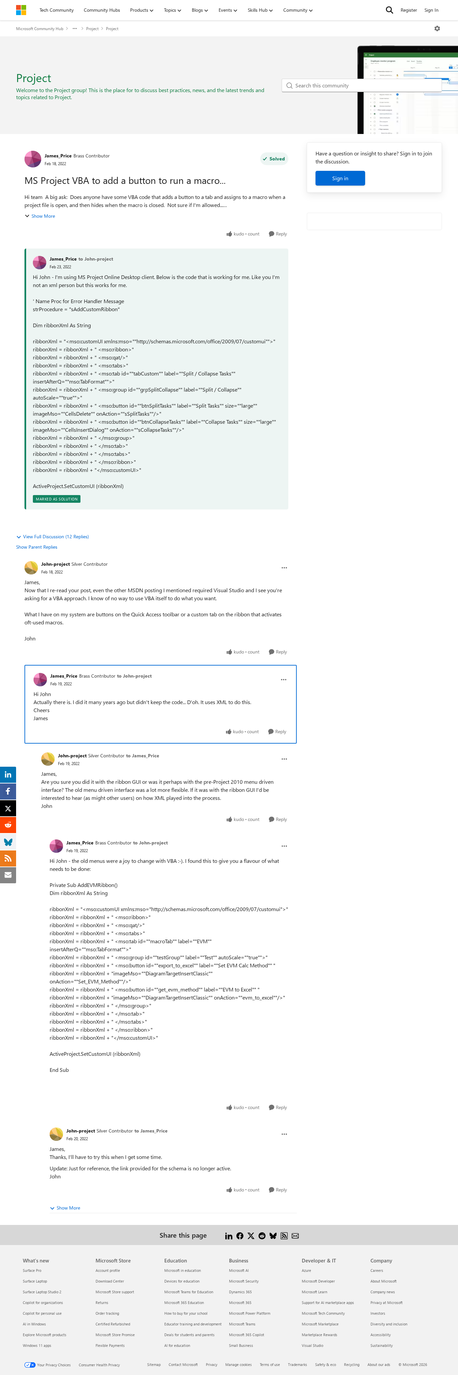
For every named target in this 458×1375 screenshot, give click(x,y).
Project (92, 28)
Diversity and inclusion (388, 1323)
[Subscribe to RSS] (284, 1234)
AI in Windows (34, 1323)
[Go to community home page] (21, 10)
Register (409, 10)
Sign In (431, 10)
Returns (102, 1302)
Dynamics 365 (240, 1291)
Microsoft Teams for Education (188, 1291)
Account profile (108, 1270)
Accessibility (380, 1334)
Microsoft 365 (240, 1302)
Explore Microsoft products (44, 1334)
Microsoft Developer (318, 1281)
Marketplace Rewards (319, 1334)
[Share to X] (250, 1234)
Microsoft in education (182, 1270)
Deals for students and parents (189, 1334)
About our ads (378, 1364)
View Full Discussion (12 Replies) (56, 536)
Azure (306, 1270)
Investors (377, 1313)
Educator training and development (193, 1323)
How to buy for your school (186, 1313)
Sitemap (154, 1364)
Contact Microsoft (183, 1364)
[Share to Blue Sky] (273, 1234)
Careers (376, 1270)
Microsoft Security (244, 1281)
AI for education (177, 1345)
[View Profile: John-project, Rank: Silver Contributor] (31, 567)
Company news (382, 1291)
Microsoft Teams (242, 1323)
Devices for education (181, 1281)
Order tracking (107, 1313)
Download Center (110, 1281)
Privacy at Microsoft (386, 1302)
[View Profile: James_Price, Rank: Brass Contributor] (32, 159)
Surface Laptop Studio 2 (42, 1291)
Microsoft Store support (115, 1291)
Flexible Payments (110, 1345)
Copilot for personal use (42, 1313)
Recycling (351, 1364)
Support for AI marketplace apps (328, 1302)
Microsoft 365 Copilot (246, 1334)
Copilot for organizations (43, 1302)
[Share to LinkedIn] (228, 1234)
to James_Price (142, 755)
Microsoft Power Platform (249, 1313)
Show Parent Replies (36, 547)
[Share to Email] (295, 1234)
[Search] (390, 10)
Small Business (241, 1345)
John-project (55, 564)
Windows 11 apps (37, 1345)
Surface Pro (32, 1270)
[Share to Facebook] (239, 1234)
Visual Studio (312, 1345)
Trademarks (297, 1364)
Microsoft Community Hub (39, 28)
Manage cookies (238, 1364)
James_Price (58, 155)
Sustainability (381, 1345)
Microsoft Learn (314, 1291)
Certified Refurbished (113, 1323)
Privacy (211, 1364)
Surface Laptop (35, 1281)
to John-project (95, 259)
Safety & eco (325, 1364)
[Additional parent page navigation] (75, 28)
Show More (43, 216)
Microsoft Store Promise (115, 1334)
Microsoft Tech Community (323, 1313)
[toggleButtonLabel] (437, 28)
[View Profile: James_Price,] (39, 262)
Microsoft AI (239, 1270)
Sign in (340, 178)
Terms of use (270, 1364)
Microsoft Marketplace (320, 1323)
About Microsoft (383, 1281)
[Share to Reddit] (262, 1234)
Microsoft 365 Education (184, 1302)
